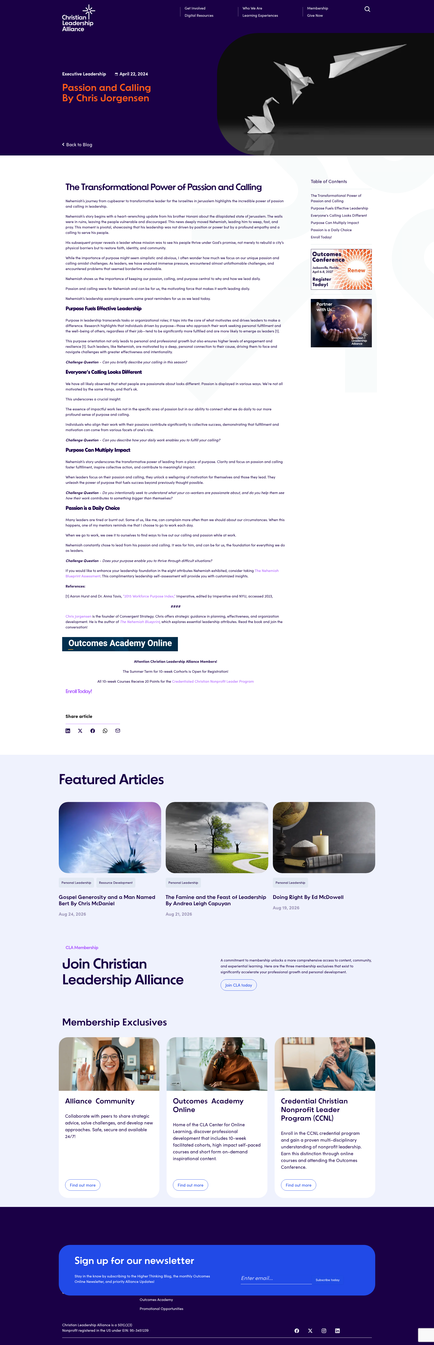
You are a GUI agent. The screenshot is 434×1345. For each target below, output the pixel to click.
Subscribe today (328, 1280)
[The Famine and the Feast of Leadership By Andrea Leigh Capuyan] (217, 837)
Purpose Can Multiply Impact (335, 222)
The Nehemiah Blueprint (140, 621)
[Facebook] (297, 1331)
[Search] (367, 9)
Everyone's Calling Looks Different (339, 215)
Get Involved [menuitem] (195, 8)
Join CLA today (238, 985)
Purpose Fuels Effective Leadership (339, 208)
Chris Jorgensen (78, 616)
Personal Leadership (76, 882)
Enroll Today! (79, 691)
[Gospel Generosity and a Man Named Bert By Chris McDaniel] (110, 837)
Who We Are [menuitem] (252, 8)
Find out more (83, 1185)
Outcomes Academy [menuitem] (156, 1299)
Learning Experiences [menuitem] (260, 15)
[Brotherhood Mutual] (341, 320)
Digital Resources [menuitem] (199, 15)
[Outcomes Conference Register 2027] (341, 267)
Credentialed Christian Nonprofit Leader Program (213, 681)
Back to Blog (79, 144)
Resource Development (116, 882)
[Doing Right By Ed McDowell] (324, 837)
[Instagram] (324, 1331)
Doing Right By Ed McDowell (308, 897)
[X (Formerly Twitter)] (310, 1331)
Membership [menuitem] (317, 8)
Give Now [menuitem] (315, 15)
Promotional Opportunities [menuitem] (161, 1308)
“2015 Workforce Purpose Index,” (149, 596)
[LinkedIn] (337, 1331)
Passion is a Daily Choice (331, 229)
